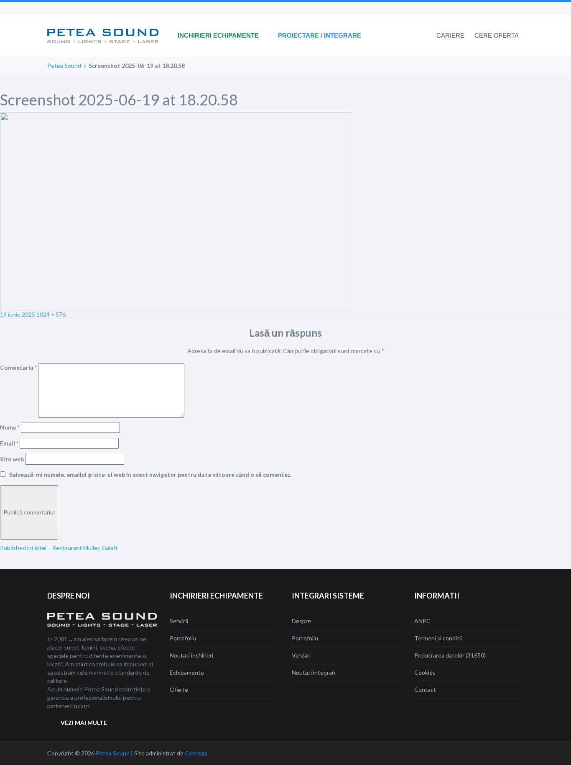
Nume (10, 427)
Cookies (425, 672)
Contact (425, 689)
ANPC (422, 620)
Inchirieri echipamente (218, 35)
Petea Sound (64, 65)
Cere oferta (496, 35)
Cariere (450, 35)
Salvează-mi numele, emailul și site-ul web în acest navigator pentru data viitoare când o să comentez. (150, 474)
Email (9, 443)
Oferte (179, 689)
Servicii (179, 620)
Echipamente (187, 672)
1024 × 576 (51, 314)
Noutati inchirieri (191, 655)
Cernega (196, 753)
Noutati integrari (313, 672)
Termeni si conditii (438, 638)
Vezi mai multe (84, 722)
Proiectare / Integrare (319, 35)
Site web (12, 459)
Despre (301, 620)
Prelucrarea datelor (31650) (450, 655)
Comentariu (18, 367)
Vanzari (301, 655)
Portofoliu (183, 638)
